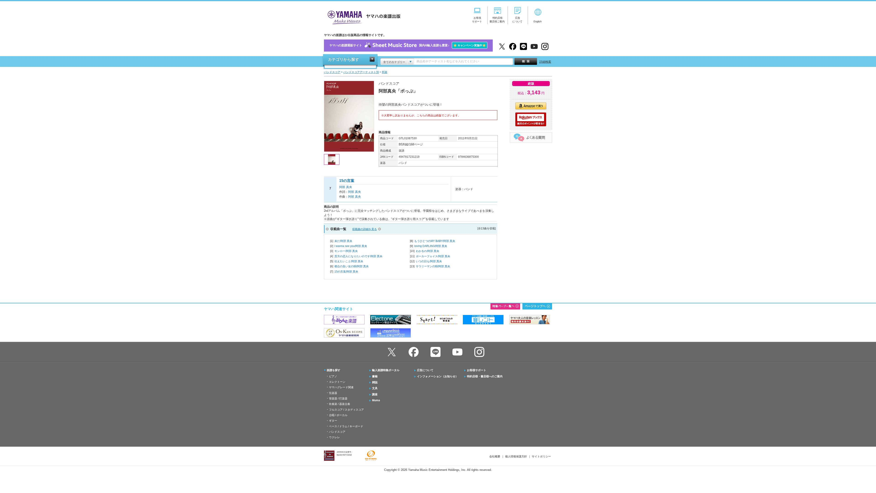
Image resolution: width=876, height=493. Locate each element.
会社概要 (494, 456)
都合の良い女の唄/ (351, 266)
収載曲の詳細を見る (364, 229)
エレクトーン (337, 381)
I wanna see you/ (350, 246)
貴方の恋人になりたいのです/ (358, 256)
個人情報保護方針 (516, 456)
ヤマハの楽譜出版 (363, 17)
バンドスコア (337, 431)
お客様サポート (476, 370)
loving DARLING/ (430, 246)
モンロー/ (346, 251)
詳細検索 (545, 61)
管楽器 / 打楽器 (338, 398)
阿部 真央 (345, 187)
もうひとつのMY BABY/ (434, 241)
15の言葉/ (346, 271)
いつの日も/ (429, 261)
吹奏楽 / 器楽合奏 (339, 404)
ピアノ (333, 376)
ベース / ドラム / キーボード (346, 426)
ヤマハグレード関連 (341, 387)
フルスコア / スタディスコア (346, 409)
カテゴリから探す (343, 59)
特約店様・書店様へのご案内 (485, 376)
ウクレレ (334, 437)
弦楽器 (333, 393)
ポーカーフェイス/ (433, 256)
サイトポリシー (541, 456)
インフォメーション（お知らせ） (437, 376)
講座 (375, 394)
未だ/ (343, 241)
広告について (425, 370)
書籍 (375, 376)
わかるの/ (427, 251)
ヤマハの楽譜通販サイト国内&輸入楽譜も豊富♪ (407, 45)
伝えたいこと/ (348, 261)
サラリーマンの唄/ (433, 266)
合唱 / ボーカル (338, 415)
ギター (333, 420)
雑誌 (375, 382)
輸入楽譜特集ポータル (385, 370)
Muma (376, 400)
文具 (375, 388)
